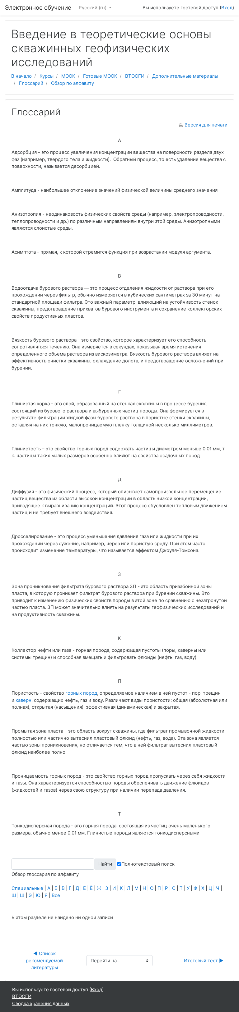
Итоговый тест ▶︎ (203, 961)
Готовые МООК (100, 76)
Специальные (27, 888)
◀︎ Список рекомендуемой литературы (45, 960)
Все (56, 895)
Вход (226, 8)
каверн (23, 700)
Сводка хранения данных (40, 1003)
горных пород (81, 693)
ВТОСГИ (134, 76)
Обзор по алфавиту (72, 83)
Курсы (47, 76)
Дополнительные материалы (185, 76)
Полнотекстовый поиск (148, 864)
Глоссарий (31, 83)
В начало (21, 76)
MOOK (68, 76)
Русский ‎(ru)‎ (93, 8)
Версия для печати (206, 125)
